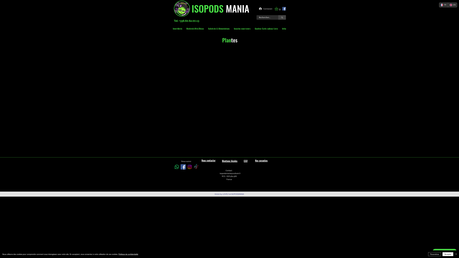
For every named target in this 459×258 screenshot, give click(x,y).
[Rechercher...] (282, 17)
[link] (278, 8)
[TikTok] (196, 166)
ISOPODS (208, 8)
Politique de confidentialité (128, 254)
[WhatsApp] (176, 166)
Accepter (448, 254)
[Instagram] (189, 166)
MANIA (236, 8)
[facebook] (284, 9)
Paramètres (434, 254)
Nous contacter (209, 160)
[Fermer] (456, 254)
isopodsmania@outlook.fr (230, 173)
